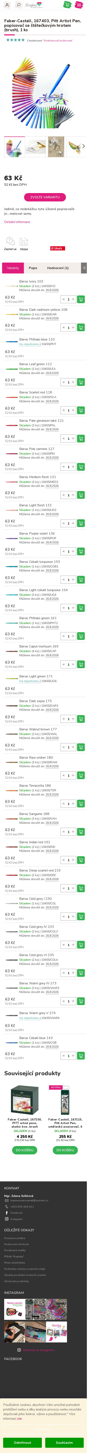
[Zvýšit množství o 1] (73, 299)
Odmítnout (22, 1442)
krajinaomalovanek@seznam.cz (29, 1200)
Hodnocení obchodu (16, 1244)
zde (19, 1418)
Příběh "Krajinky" (14, 1256)
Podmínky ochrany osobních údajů (24, 1269)
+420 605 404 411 (22, 1206)
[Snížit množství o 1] (64, 299)
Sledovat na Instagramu (39, 1350)
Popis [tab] (33, 268)
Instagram (16, 1219)
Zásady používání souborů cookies (25, 1275)
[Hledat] (18, 5)
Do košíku (81, 299)
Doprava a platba (14, 1238)
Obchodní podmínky (16, 1281)
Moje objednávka (14, 1262)
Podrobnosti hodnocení (58, 40)
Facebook (16, 1212)
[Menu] (79, 5)
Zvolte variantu (45, 197)
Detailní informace (17, 222)
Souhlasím (64, 1442)
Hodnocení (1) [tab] (58, 268)
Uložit (58, 248)
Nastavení (43, 1429)
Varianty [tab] (13, 268)
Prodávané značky (15, 1250)
